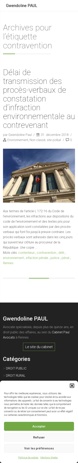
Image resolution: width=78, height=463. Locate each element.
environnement (13, 258)
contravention (46, 253)
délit (61, 253)
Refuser (39, 437)
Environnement (17, 140)
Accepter (39, 426)
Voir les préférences (39, 448)
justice (54, 258)
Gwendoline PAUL (21, 5)
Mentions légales (49, 457)
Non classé (37, 140)
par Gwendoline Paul (17, 135)
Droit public (16, 368)
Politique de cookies (28, 457)
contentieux (26, 253)
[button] (72, 386)
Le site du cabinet (39, 347)
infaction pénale (37, 258)
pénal (65, 258)
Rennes (8, 263)
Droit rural (15, 375)
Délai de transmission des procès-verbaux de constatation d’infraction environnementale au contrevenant (39, 99)
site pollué (54, 140)
